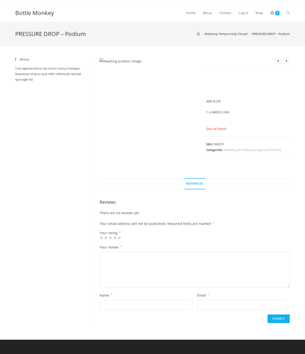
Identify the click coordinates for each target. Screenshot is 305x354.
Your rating (110, 233)
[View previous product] (278, 61)
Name (106, 295)
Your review (111, 247)
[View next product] (286, 61)
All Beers (229, 150)
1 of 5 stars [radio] (101, 237)
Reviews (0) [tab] (194, 184)
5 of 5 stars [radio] (119, 237)
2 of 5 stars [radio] (105, 237)
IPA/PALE (274, 150)
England (261, 150)
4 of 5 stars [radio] (115, 237)
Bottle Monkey (34, 13)
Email (203, 295)
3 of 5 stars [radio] (110, 237)
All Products (245, 150)
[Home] (198, 34)
